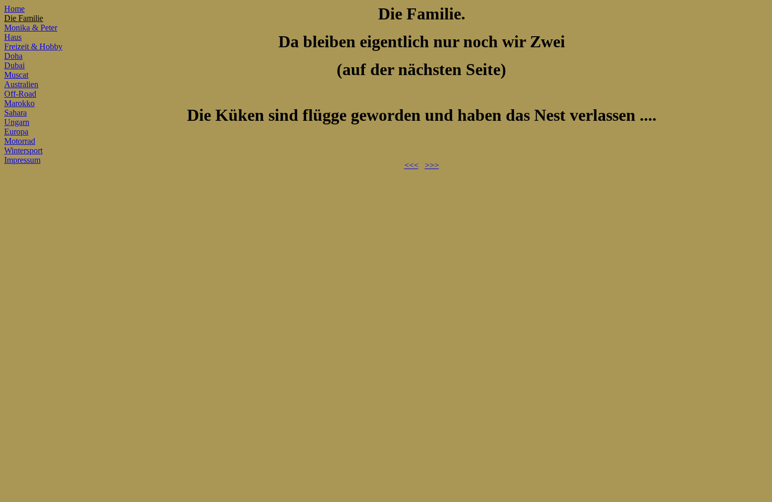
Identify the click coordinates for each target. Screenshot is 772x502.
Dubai (14, 65)
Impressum (22, 159)
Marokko (19, 103)
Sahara (15, 112)
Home (14, 8)
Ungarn (16, 122)
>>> (432, 165)
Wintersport (23, 150)
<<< (411, 165)
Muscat (16, 74)
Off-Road (20, 93)
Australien (21, 84)
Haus (13, 37)
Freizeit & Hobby (33, 46)
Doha (13, 55)
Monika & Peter (30, 27)
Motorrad (19, 141)
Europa (16, 131)
